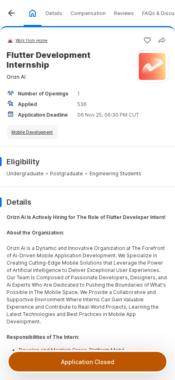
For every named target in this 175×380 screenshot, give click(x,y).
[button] (11, 13)
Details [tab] (54, 13)
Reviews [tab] (124, 13)
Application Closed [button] (87, 361)
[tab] (33, 13)
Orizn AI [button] (16, 77)
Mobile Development (32, 132)
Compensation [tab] (88, 13)
